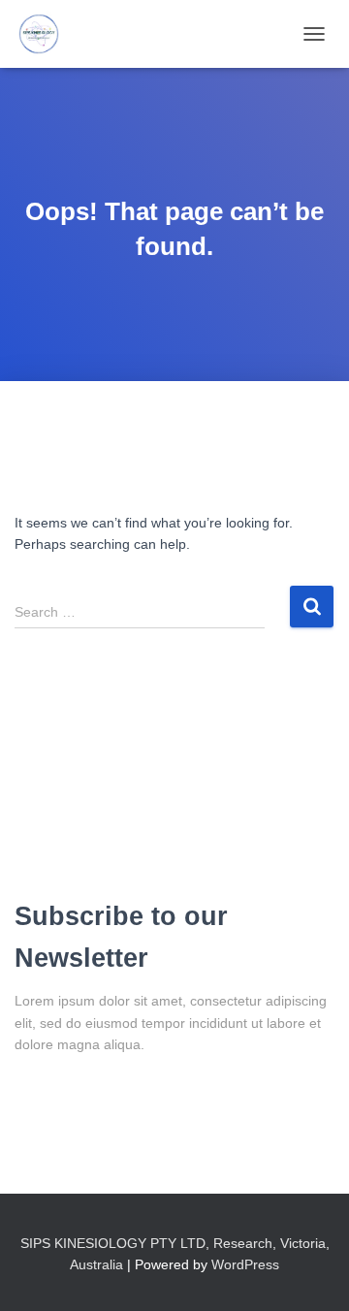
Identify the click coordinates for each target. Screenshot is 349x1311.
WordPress (245, 1264)
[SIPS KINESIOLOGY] (46, 34)
